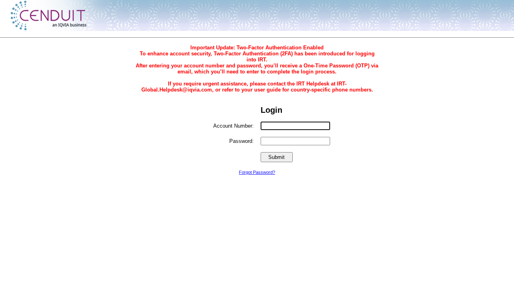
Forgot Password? (257, 172)
